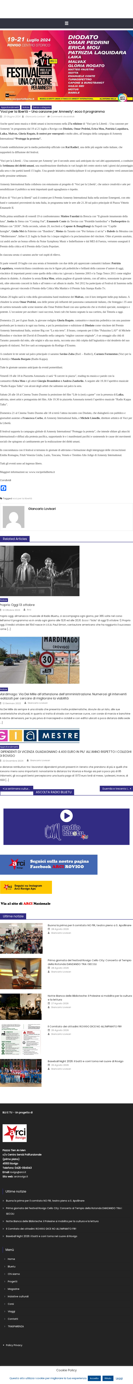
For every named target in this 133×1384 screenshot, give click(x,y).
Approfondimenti (10, 107)
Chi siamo (14, 1274)
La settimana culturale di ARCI (19, 788)
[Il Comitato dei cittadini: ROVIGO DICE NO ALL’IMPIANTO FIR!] (21, 1039)
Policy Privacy (14, 1345)
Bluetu (11, 1266)
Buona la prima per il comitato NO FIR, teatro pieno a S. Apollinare (89, 925)
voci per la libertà (22, 498)
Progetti (12, 1281)
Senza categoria (42, 107)
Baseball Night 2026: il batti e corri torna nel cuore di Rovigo (85, 1061)
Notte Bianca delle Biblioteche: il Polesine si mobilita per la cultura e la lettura (52, 1221)
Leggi (119, 1378)
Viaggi (11, 1311)
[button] (66, 23)
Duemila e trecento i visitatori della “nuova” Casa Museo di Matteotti (118, 788)
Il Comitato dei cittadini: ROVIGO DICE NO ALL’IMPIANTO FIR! (85, 1026)
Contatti (13, 1319)
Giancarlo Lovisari (35, 116)
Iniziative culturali (18, 1296)
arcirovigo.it (21, 1176)
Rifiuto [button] (108, 1378)
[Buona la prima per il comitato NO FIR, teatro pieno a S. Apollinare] (21, 938)
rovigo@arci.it (18, 1172)
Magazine (13, 1289)
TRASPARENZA (16, 1326)
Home (11, 1259)
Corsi (11, 1304)
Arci (29, 609)
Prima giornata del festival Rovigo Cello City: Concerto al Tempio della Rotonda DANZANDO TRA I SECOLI (89, 962)
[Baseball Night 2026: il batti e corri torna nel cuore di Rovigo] (21, 1073)
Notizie (26, 107)
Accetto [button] (94, 1378)
